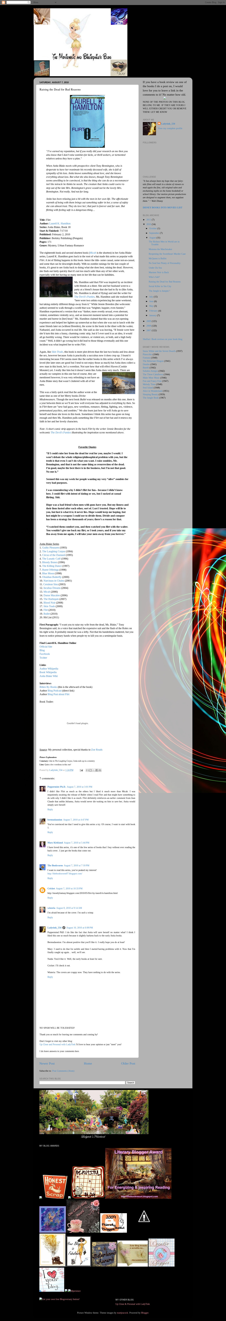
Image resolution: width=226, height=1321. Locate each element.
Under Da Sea (155, 267)
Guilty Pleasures (50, 547)
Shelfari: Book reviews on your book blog (162, 339)
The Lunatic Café (51, 558)
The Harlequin (51, 599)
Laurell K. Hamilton (59, 223)
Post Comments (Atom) (63, 1070)
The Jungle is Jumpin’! (159, 291)
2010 (149, 224)
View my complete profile (170, 128)
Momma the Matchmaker (160, 249)
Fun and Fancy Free (152, 381)
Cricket (51, 888)
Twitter (43, 657)
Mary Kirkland (55, 842)
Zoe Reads (96, 749)
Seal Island (148, 387)
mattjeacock (122, 1312)
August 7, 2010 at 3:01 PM (79, 786)
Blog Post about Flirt (58, 694)
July (151, 296)
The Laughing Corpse (53, 551)
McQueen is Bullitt (157, 258)
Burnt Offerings (50, 569)
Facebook (45, 653)
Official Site (46, 646)
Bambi (146, 367)
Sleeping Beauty (150, 394)
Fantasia (146, 357)
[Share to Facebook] (96, 770)
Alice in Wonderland (152, 391)
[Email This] (87, 770)
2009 (149, 321)
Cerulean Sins (50, 584)
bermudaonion (54, 819)
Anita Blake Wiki (49, 676)
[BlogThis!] (90, 770)
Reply (50, 809)
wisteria (51, 908)
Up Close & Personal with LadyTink (132, 1304)
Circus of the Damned (53, 555)
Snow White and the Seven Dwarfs (159, 351)
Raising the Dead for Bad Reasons (165, 281)
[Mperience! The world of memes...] (74, 1291)
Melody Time (149, 384)
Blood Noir (49, 602)
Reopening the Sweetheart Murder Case (167, 253)
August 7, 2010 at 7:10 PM (76, 865)
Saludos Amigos (150, 371)
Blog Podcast (55, 690)
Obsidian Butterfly (52, 577)
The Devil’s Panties (84, 296)
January (153, 315)
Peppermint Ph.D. (56, 786)
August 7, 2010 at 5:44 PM (76, 842)
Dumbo (146, 364)
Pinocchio (147, 354)
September (154, 233)
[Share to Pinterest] (100, 770)
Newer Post (47, 1063)
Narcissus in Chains (54, 580)
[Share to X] (93, 770)
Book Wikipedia (48, 672)
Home (88, 1063)
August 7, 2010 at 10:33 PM (69, 888)
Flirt (46, 609)
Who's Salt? (154, 277)
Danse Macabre (52, 595)
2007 (149, 330)
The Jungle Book (151, 397)
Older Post (128, 1063)
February (153, 310)
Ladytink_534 (54, 927)
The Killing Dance (52, 566)
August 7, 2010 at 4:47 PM (76, 819)
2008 (149, 325)
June (151, 301)
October (153, 228)
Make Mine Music (151, 377)
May (151, 306)
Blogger (144, 1312)
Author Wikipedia (49, 668)
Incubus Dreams (52, 588)
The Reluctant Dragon (153, 361)
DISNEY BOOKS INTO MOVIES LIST (162, 207)
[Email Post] (81, 770)
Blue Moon (48, 573)
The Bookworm (55, 865)
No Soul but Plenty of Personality (165, 263)
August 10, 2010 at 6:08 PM (79, 927)
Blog (42, 650)
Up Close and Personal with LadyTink (58, 1044)
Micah (93, 252)
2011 (149, 219)
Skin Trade (57, 351)
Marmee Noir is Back (159, 272)
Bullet (47, 613)
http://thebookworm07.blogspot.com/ (64, 873)
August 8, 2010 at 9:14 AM (69, 908)
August (153, 237)
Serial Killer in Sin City (160, 286)
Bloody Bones (50, 562)
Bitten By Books (48, 687)
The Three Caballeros (153, 374)
